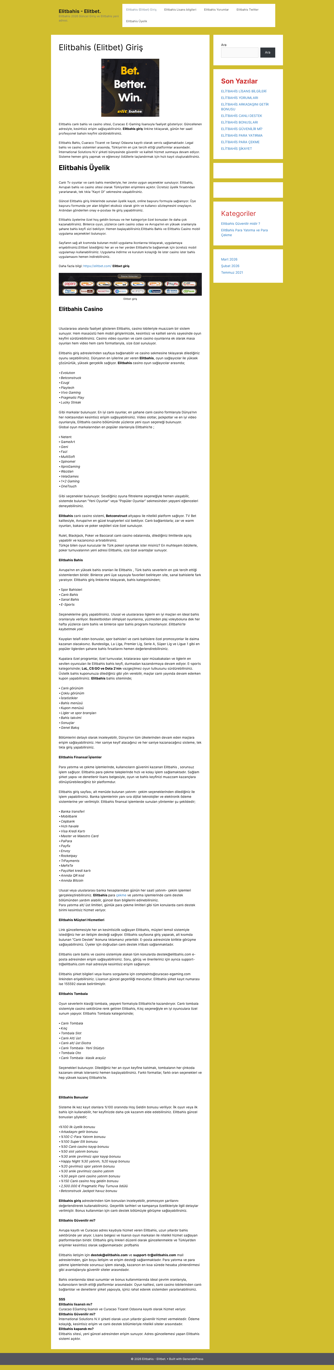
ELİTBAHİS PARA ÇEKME (240, 142)
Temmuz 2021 (232, 272)
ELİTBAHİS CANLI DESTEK (241, 116)
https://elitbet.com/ (97, 266)
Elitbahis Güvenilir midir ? (240, 224)
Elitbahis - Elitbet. (80, 11)
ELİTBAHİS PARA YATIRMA (242, 135)
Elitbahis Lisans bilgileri (180, 9)
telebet (177, 1367)
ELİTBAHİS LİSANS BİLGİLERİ (243, 91)
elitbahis (146, 1367)
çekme (121, 895)
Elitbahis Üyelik (136, 21)
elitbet (189, 1367)
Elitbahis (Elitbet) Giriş (141, 9)
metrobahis (162, 1367)
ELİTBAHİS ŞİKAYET (236, 149)
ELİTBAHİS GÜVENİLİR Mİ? (241, 129)
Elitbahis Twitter (248, 9)
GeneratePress (193, 1359)
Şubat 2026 (230, 266)
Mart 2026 (229, 259)
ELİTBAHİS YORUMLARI (239, 98)
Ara (224, 45)
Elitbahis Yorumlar (216, 9)
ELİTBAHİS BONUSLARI (239, 122)
